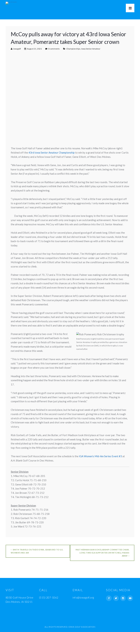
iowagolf (17, 48)
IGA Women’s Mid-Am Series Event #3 (100, 456)
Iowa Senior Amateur (90, 48)
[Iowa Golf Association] (11, 2)
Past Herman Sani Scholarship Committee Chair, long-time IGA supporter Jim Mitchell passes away (102, 553)
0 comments (54, 48)
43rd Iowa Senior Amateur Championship (52, 152)
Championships (73, 48)
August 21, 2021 (34, 48)
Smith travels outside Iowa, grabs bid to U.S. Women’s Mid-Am (37, 551)
